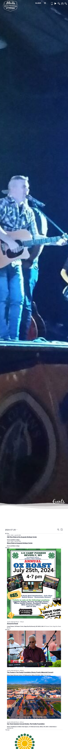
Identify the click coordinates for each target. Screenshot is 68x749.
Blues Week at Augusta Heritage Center (19, 543)
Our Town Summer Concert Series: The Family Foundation (26, 724)
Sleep (38, 3)
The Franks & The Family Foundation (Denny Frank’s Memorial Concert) (30, 672)
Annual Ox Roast (12, 623)
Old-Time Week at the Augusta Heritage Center (22, 537)
